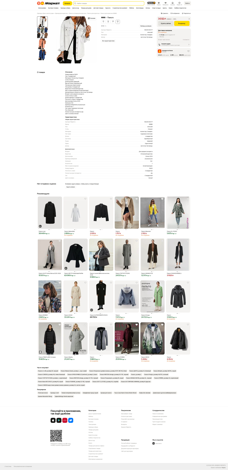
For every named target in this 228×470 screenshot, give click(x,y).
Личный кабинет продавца (129, 443)
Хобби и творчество (94, 437)
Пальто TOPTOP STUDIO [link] (123, 273)
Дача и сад (92, 440)
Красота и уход (93, 435)
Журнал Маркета (126, 427)
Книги (90, 443)
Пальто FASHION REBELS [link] (174, 273)
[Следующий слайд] (94, 40)
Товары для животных (95, 451)
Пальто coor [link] (42, 231)
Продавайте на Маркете (128, 446)
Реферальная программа (159, 416)
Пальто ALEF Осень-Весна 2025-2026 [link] (50, 273)
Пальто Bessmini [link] (146, 231)
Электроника (92, 424)
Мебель (91, 416)
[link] (48, 371)
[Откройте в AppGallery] (64, 422)
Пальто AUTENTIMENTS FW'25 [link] (98, 315)
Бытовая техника (93, 419)
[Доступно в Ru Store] (70, 422)
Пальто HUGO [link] (68, 315)
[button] (103, 22)
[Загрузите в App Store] (53, 422)
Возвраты (124, 424)
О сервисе (124, 421)
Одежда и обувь (93, 427)
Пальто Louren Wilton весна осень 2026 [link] (99, 274)
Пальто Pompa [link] (145, 315)
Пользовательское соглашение (23, 466)
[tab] (42, 8)
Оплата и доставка (126, 416)
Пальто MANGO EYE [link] (147, 273)
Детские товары (93, 456)
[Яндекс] (223, 467)
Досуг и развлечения (95, 413)
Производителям (157, 419)
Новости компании (157, 413)
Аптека (91, 432)
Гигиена (91, 421)
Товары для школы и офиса (96, 445)
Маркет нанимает (157, 424)
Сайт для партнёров (127, 451)
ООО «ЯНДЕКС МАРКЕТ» (218, 465)
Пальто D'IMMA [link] (120, 357)
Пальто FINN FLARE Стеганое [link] (47, 357)
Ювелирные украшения (95, 459)
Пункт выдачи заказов (158, 421)
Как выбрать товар (126, 413)
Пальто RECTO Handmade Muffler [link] (73, 273)
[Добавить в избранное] (59, 199)
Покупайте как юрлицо (127, 419)
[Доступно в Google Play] (58, 422)
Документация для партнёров (130, 448)
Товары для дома (93, 429)
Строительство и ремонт (96, 454)
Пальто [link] (92, 231)
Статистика (8, 466)
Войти (187, 3)
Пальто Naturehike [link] (69, 231)
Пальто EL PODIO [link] (172, 231)
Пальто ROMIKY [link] (43, 315)
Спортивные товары (94, 448)
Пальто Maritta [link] (68, 357)
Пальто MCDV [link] (145, 357)
